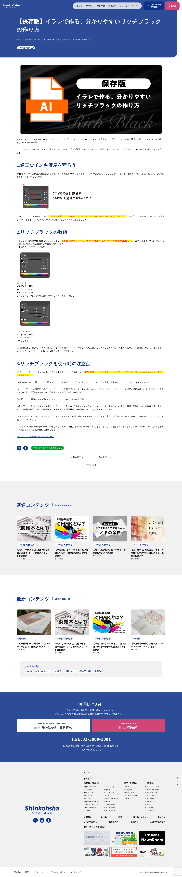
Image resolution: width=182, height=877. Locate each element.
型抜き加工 (108, 802)
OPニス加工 (88, 799)
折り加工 (127, 787)
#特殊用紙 (98, 671)
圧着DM (148, 804)
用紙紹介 (134, 822)
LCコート (87, 810)
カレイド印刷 (109, 793)
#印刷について (70, 671)
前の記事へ (78, 457)
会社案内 (112, 6)
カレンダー (149, 807)
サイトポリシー (41, 872)
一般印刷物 (149, 783)
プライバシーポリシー (58, 872)
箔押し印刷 (88, 796)
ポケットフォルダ (151, 793)
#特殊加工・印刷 (85, 671)
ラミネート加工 (109, 807)
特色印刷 (107, 790)
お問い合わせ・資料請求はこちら (47, 448)
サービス (90, 6)
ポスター (148, 802)
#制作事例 (57, 671)
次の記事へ (104, 457)
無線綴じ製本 (129, 793)
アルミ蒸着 (88, 790)
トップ (80, 6)
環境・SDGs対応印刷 (91, 802)
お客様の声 (113, 822)
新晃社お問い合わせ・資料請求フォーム (35, 437)
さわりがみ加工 (89, 793)
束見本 (126, 799)
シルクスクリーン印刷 (112, 799)
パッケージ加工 (150, 810)
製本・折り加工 (130, 783)
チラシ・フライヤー (152, 790)
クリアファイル (150, 796)
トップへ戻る (177, 780)
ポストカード (150, 799)
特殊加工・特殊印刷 (91, 783)
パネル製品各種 (109, 810)
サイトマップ (75, 872)
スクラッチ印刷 (109, 804)
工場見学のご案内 (157, 822)
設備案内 (17, 872)
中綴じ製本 (128, 790)
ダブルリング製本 (130, 796)
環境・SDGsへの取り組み (94, 827)
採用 (120, 817)
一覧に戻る (92, 465)
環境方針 (28, 872)
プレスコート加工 (90, 807)
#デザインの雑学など (26, 48)
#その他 (29, 671)
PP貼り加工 (108, 796)
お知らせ (161, 817)
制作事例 (101, 6)
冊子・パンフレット (152, 787)
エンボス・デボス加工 (92, 804)
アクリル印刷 (109, 787)
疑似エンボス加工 (90, 787)
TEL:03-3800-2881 (91, 739)
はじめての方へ (90, 822)
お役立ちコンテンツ (128, 6)
